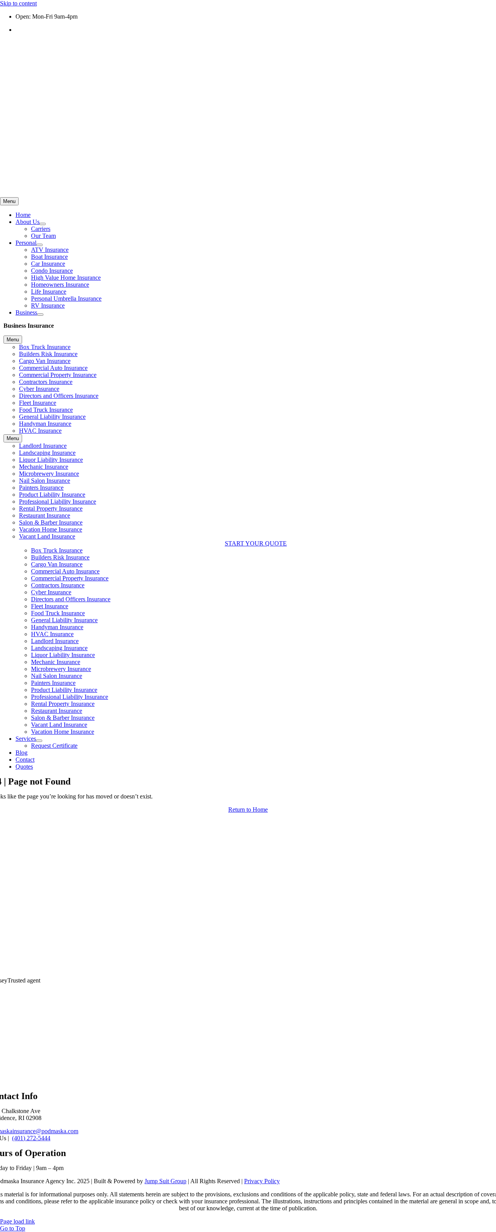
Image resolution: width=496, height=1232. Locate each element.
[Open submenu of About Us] (43, 224)
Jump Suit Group (165, 1181)
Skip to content (18, 3)
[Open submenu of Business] (40, 314)
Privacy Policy (262, 1181)
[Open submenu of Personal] (39, 245)
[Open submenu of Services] (39, 741)
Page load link (17, 1221)
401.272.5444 (33, 29)
